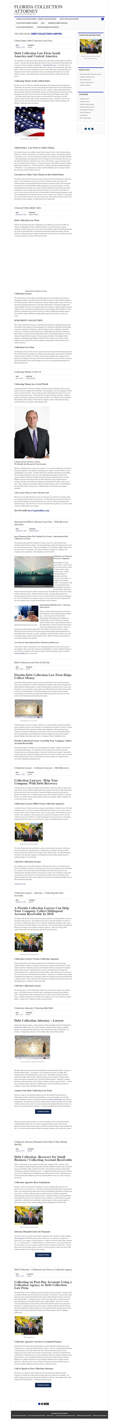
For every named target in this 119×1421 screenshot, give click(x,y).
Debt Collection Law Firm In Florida (31, 662)
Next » (46, 1403)
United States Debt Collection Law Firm (33, 40)
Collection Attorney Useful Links (36, 1415)
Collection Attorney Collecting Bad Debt (33, 1007)
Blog (43, 23)
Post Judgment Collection (86, 110)
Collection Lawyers (20, 884)
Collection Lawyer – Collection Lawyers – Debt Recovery (41, 767)
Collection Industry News (19, 1415)
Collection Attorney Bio (24, 27)
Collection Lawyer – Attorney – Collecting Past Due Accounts (38, 894)
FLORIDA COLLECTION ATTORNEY (38, 9)
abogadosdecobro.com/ (49, 65)
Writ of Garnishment (85, 118)
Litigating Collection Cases (87, 107)
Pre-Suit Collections (85, 112)
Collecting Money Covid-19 (27, 371)
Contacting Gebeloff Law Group (48, 27)
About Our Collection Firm (69, 19)
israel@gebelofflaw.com (21, 653)
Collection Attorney (85, 85)
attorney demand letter (55, 1099)
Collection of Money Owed (87, 77)
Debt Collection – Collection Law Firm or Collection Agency (43, 1269)
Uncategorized (83, 115)
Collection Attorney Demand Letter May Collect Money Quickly (40, 1143)
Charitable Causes (84, 99)
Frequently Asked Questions (57, 23)
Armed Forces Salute (20, 1027)
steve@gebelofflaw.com (38, 510)
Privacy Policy (50, 1415)
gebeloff (30, 47)
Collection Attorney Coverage (26, 23)
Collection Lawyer (85, 101)
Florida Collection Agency (87, 104)
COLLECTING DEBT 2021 (27, 207)
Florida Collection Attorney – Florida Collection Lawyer (36, 19)
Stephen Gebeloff (33, 214)
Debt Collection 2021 (85, 80)
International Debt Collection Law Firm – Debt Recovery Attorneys (41, 523)
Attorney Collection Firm (86, 82)
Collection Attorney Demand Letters (65, 1415)
